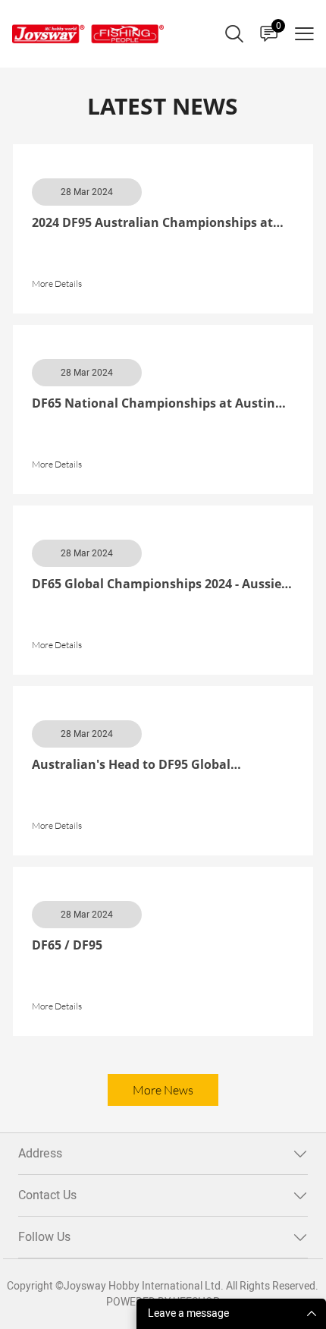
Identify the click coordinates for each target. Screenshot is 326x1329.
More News (163, 1090)
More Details (57, 283)
